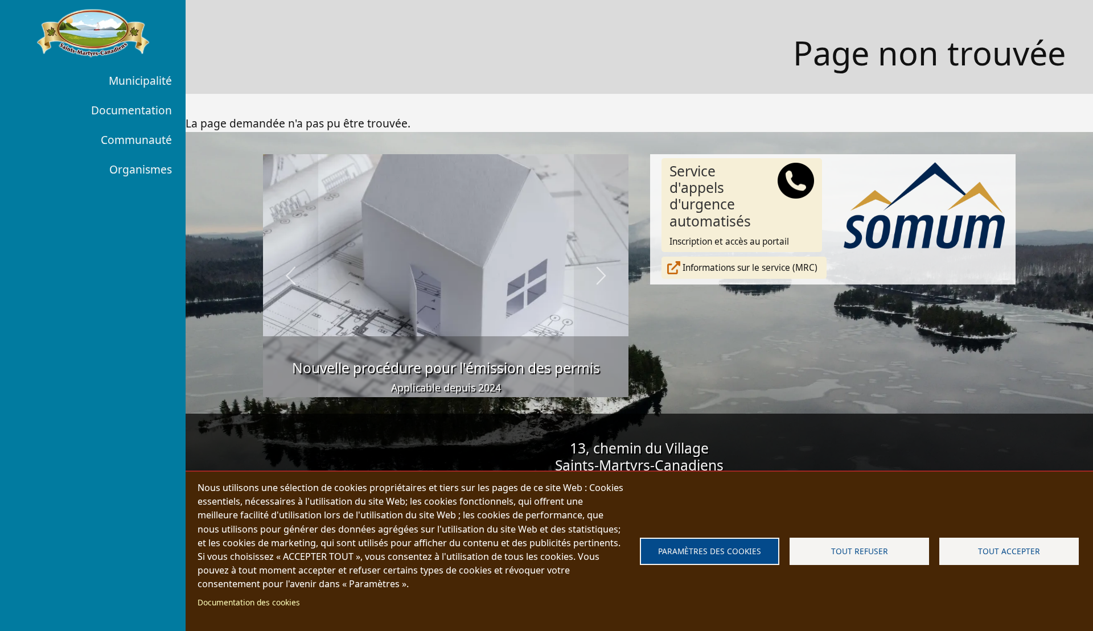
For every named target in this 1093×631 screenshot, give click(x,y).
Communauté (136, 139)
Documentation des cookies (249, 602)
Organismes (140, 169)
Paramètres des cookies (709, 551)
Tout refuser (859, 551)
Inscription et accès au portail (729, 205)
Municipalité (140, 80)
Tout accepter (1009, 551)
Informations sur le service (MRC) (750, 268)
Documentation (131, 110)
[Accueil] (93, 33)
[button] (290, 276)
